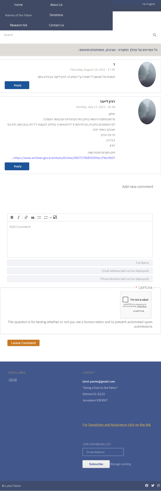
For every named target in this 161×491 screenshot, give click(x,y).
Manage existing (120, 464)
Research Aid (18, 25)
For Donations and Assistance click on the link (116, 424)
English (151, 4)
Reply (18, 85)
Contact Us (56, 25)
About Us (56, 4)
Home (18, 4)
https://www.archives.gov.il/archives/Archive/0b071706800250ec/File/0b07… (63, 158)
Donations (56, 15)
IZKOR (13, 380)
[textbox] (80, 239)
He (144, 4)
